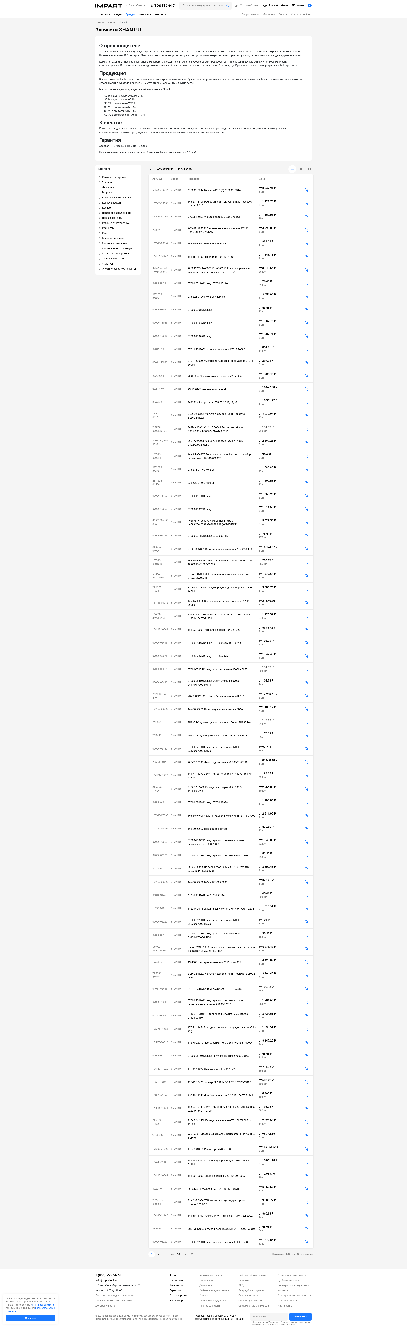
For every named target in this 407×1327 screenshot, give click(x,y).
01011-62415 (159, 988)
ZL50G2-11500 (157, 1122)
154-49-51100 (160, 1162)
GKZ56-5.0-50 (160, 216)
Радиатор (244, 1280)
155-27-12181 (160, 1108)
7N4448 (156, 735)
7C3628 (156, 229)
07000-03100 (159, 855)
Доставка (269, 14)
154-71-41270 (160, 775)
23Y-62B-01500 (157, 482)
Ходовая (283, 1290)
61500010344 (160, 189)
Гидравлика (206, 1280)
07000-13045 (159, 335)
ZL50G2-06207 (157, 975)
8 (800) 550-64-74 (108, 1275)
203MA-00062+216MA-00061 (160, 429)
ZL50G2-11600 (157, 788)
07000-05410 (159, 682)
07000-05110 (159, 283)
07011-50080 (159, 362)
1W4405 (157, 962)
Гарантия (175, 1290)
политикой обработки (43, 1304)
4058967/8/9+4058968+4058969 (160, 270)
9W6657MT (159, 388)
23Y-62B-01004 (157, 296)
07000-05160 (159, 1055)
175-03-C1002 (160, 1148)
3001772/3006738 (160, 442)
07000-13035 (159, 322)
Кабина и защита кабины (214, 1290)
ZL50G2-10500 (157, 589)
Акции (118, 14)
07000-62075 (159, 655)
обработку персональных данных (280, 1324)
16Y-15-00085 (160, 602)
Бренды (130, 14)
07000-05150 (159, 935)
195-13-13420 (160, 1081)
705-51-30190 (160, 762)
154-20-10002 (160, 1175)
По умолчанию (164, 168)
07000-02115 (159, 535)
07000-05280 (159, 1241)
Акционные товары (210, 1275)
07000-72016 (159, 1002)
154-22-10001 (160, 629)
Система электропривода (253, 1305)
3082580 (157, 868)
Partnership (176, 1300)
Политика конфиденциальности (114, 1295)
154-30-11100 (160, 1215)
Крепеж (203, 1295)
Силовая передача (249, 1295)
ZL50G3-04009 (157, 548)
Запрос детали (250, 14)
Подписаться (300, 1316)
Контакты (161, 14)
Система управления (250, 1300)
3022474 (157, 1188)
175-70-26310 (160, 1042)
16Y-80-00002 (160, 708)
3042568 (157, 402)
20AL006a (158, 375)
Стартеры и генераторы (292, 1275)
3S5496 (156, 1228)
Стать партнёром (301, 14)
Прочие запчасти (209, 1305)
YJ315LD (157, 1135)
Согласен (30, 1318)
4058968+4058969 (160, 522)
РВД (241, 1285)
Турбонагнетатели (289, 1280)
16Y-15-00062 (160, 243)
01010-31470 (159, 895)
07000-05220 (159, 921)
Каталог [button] (105, 14)
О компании (177, 1280)
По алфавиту (184, 168)
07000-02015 (159, 309)
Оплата (283, 14)
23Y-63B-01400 (157, 469)
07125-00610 (159, 1015)
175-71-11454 (160, 1029)
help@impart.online (106, 1280)
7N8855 (156, 722)
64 (178, 1254)
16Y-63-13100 (160, 203)
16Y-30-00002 (160, 828)
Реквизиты (176, 1285)
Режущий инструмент (251, 1290)
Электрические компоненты (295, 1295)
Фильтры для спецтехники (293, 1285)
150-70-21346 (160, 1095)
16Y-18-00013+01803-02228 (160, 562)
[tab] (292, 169)
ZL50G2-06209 (157, 415)
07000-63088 (159, 802)
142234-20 (158, 908)
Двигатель (205, 1285)
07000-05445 (159, 642)
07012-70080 (159, 349)
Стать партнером (180, 1295)
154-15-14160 (160, 256)
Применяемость (287, 1300)
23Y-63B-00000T (157, 1202)
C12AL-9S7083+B (158, 575)
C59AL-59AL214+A (159, 948)
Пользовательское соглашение (113, 1300)
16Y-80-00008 (160, 881)
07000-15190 (159, 495)
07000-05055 (159, 669)
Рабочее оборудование (252, 1275)
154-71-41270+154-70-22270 (159, 616)
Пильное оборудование (213, 1300)
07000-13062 (159, 508)
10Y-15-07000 (160, 815)
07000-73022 (159, 841)
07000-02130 (159, 748)
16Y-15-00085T (156, 456)
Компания (145, 14)
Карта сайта (285, 1305)
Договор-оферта (105, 1305)
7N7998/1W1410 (160, 695)
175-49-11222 (160, 1068)
